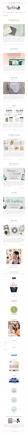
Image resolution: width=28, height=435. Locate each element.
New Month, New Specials (14, 135)
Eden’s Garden (14, 220)
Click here (13, 295)
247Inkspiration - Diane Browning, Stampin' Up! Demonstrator (14, 7)
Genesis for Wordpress (12, 431)
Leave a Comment (16, 50)
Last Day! (14, 105)
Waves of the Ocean (14, 163)
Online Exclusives (14, 49)
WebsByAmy (17, 431)
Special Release (21, 130)
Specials (24, 130)
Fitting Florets (14, 77)
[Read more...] (5, 127)
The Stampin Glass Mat (14, 20)
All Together (14, 192)
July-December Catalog (18, 130)
